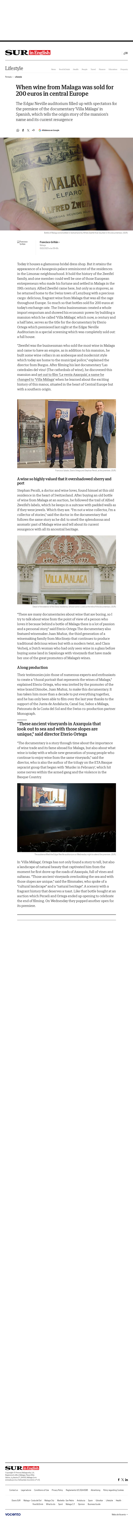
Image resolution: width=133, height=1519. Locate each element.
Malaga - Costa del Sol (33, 1500)
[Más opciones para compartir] (33, 130)
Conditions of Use (41, 1490)
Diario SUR (16, 1500)
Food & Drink (64, 69)
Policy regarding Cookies (113, 1490)
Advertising (95, 1490)
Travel (93, 69)
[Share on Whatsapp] (18, 130)
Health (76, 69)
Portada (8, 77)
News (53, 69)
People (84, 69)
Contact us (13, 1490)
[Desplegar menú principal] (126, 53)
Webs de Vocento (119, 1514)
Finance (102, 69)
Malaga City (49, 1500)
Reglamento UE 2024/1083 (77, 1490)
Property (124, 69)
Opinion (81, 1504)
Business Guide (94, 1504)
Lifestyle (14, 68)
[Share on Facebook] (23, 130)
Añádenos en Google (50, 130)
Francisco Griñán (49, 242)
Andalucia (81, 1500)
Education (113, 69)
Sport (60, 1504)
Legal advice (26, 1490)
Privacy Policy (57, 1490)
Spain (90, 1500)
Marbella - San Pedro (65, 1500)
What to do (50, 1504)
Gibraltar (99, 1500)
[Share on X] (28, 130)
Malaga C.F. (70, 1504)
